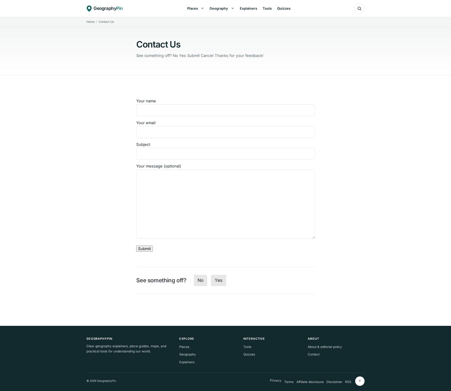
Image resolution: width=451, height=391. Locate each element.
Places (192, 8)
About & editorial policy (325, 347)
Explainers (248, 8)
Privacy (275, 380)
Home (90, 22)
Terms (289, 382)
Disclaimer (334, 382)
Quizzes (284, 8)
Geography (219, 8)
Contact (313, 354)
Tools (267, 8)
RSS (348, 382)
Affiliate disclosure (310, 382)
